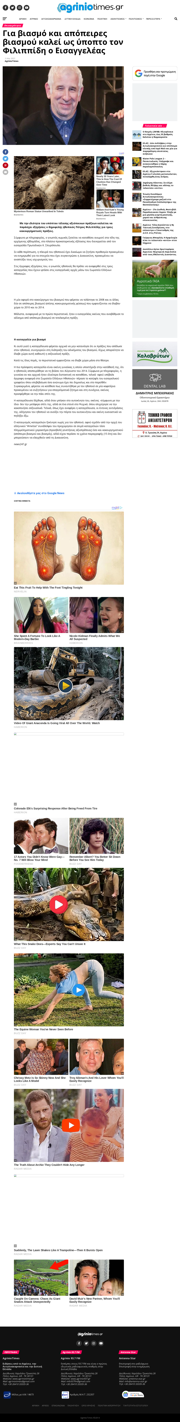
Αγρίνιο (34, 18)
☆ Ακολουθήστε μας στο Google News (39, 493)
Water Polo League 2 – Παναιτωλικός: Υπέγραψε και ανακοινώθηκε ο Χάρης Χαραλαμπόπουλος (158, 162)
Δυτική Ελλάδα (72, 18)
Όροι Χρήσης (88, 1405)
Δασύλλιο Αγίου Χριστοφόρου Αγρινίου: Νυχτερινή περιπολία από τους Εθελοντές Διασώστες (159, 252)
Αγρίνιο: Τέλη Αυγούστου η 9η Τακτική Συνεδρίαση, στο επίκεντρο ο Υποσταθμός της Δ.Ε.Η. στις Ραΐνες (158, 229)
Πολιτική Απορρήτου (109, 1405)
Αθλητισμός (118, 18)
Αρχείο (45, 1405)
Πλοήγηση (73, 1405)
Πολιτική (102, 18)
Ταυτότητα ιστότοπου (135, 1405)
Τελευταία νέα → (154, 125)
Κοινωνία (89, 18)
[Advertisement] (83, 286)
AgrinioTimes (11, 61)
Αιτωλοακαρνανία (51, 18)
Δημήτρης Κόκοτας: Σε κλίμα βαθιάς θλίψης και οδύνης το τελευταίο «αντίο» (158, 185)
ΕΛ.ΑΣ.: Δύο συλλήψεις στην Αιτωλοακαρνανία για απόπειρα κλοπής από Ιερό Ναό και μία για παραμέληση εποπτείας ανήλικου (160, 148)
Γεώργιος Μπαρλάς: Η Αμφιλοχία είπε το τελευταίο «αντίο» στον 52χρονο (160, 240)
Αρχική (22, 18)
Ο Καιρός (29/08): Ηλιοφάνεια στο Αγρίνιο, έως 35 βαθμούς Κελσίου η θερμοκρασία (158, 134)
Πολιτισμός (135, 18)
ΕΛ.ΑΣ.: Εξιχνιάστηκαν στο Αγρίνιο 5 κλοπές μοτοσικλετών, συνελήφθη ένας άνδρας (160, 174)
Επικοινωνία (58, 1405)
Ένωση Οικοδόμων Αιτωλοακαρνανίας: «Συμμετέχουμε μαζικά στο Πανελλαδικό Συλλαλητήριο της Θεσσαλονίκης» (159, 199)
